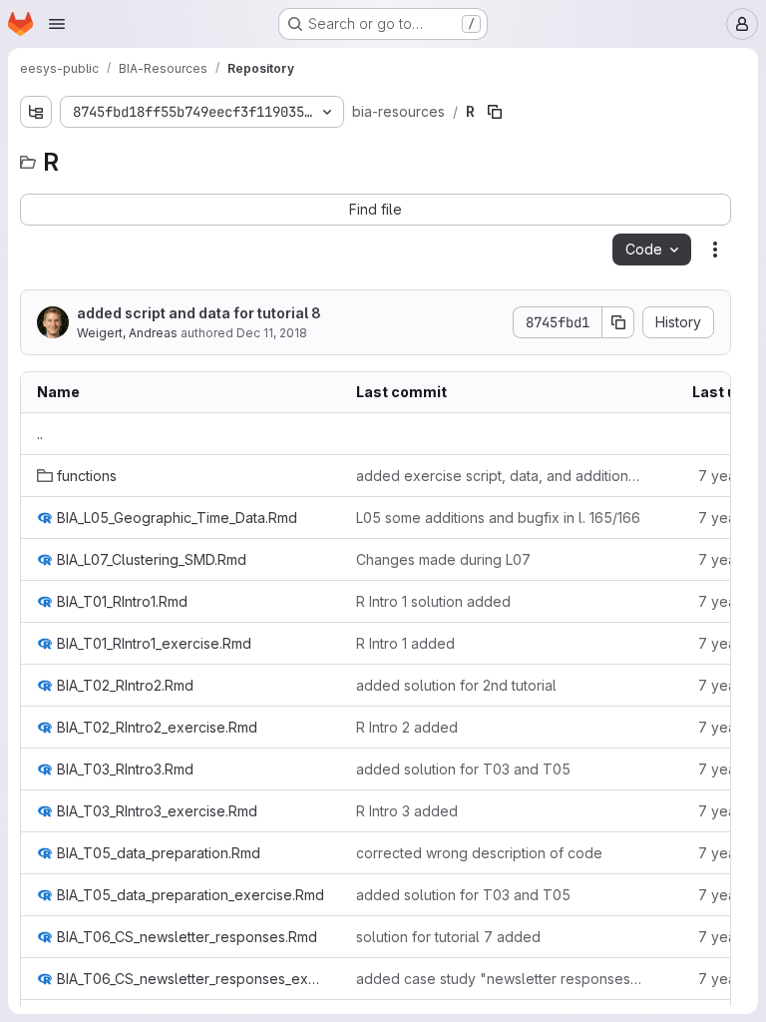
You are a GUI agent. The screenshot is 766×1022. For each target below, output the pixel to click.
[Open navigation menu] (57, 24)
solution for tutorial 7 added (448, 936)
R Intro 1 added (405, 643)
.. (40, 433)
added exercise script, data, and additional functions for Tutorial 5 (499, 475)
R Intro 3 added (407, 810)
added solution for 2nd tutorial (456, 685)
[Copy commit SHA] (618, 322)
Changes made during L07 (443, 559)
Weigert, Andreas (127, 332)
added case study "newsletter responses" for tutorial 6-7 (499, 978)
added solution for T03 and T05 (463, 769)
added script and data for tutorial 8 (199, 312)
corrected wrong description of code (479, 852)
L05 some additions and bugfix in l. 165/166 (498, 517)
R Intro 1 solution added (433, 601)
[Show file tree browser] (36, 112)
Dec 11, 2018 (271, 332)
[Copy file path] (495, 112)
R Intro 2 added (407, 727)
